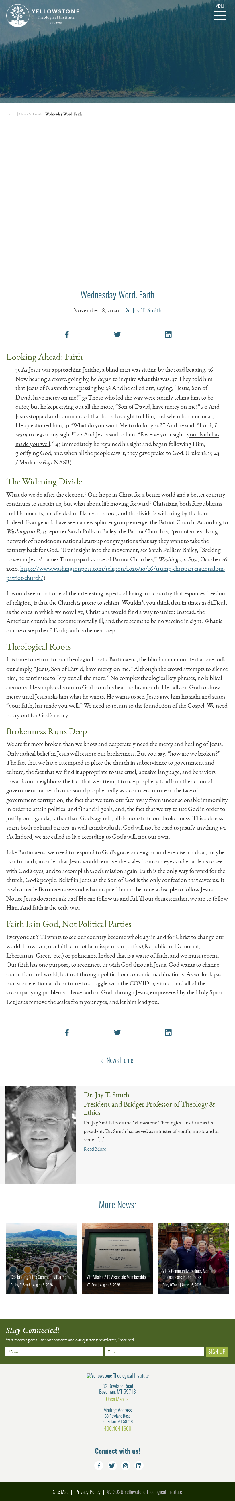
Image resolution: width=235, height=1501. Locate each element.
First (9, 1359)
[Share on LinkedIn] (168, 334)
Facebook (98, 1465)
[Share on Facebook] (66, 334)
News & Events (30, 114)
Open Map (115, 1399)
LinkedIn (139, 1465)
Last (57, 1359)
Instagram (125, 1465)
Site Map (61, 1492)
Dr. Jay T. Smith (142, 310)
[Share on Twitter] (117, 334)
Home (11, 114)
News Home (120, 1060)
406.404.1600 (117, 1429)
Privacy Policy (88, 1492)
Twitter (112, 1465)
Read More (95, 1149)
